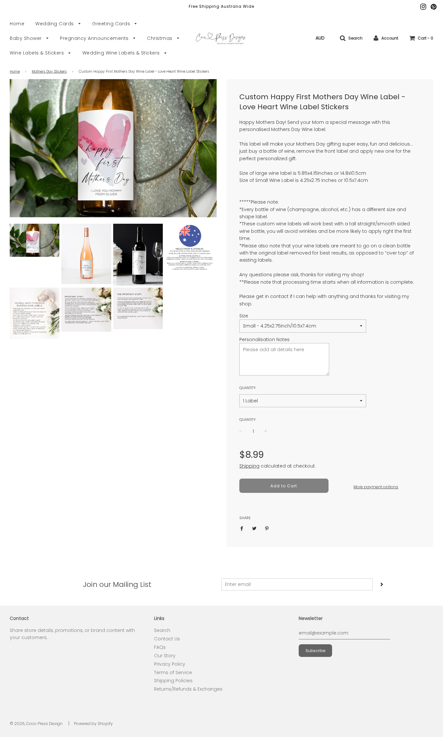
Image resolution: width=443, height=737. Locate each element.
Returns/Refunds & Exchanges (188, 689)
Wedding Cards (55, 23)
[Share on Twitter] (254, 528)
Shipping (249, 466)
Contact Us (167, 639)
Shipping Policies (173, 680)
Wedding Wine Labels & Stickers (122, 53)
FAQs (160, 647)
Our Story (164, 655)
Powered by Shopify (93, 723)
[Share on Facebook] (243, 528)
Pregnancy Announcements (95, 38)
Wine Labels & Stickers (38, 53)
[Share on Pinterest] (267, 528)
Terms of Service (173, 672)
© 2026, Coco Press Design (36, 723)
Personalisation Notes (264, 339)
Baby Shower (26, 38)
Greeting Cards (112, 23)
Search (162, 630)
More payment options (375, 487)
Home (17, 23)
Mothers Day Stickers (49, 71)
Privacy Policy (169, 664)
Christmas (160, 38)
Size (243, 316)
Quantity (247, 387)
